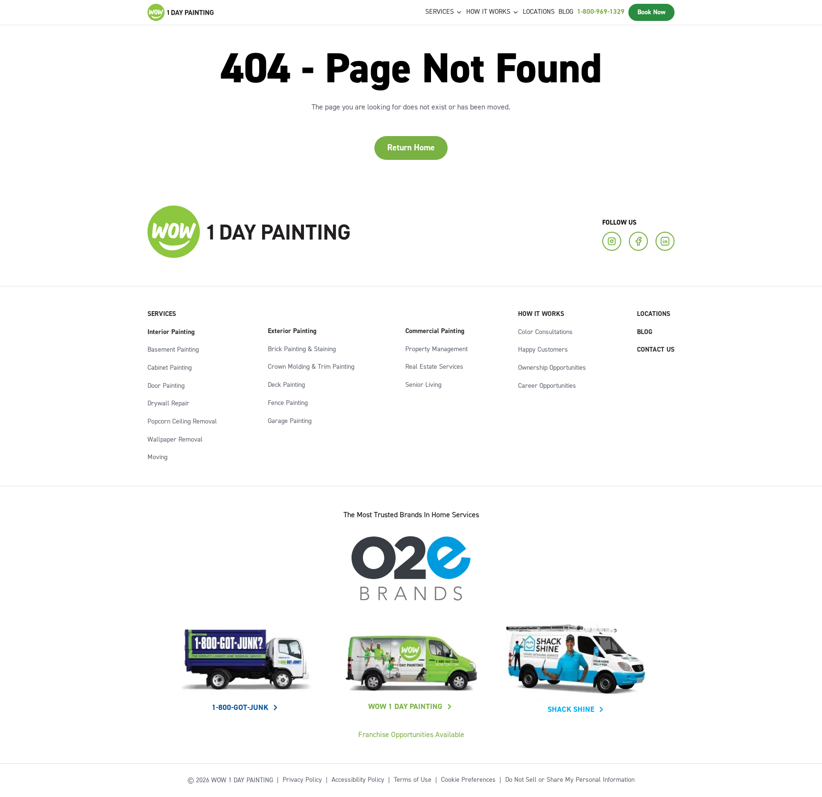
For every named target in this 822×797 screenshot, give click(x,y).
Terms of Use (412, 780)
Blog (565, 12)
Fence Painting (288, 403)
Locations (539, 12)
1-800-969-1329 (601, 12)
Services (161, 314)
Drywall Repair (168, 403)
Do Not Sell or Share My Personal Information (570, 780)
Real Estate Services (434, 367)
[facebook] (638, 241)
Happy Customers (543, 349)
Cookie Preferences (468, 780)
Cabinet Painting (169, 368)
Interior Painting (171, 332)
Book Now (651, 12)
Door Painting (166, 386)
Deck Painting (286, 385)
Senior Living (423, 385)
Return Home (411, 147)
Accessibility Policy (358, 780)
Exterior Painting (292, 331)
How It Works (541, 314)
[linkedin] (665, 241)
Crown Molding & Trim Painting (311, 367)
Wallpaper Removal (175, 439)
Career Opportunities (547, 386)
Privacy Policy (302, 780)
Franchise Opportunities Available (411, 734)
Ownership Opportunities (552, 368)
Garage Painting (290, 421)
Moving (157, 457)
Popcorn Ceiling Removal (182, 421)
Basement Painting (173, 349)
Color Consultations (545, 332)
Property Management (436, 349)
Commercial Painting (434, 331)
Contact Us (656, 349)
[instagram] (611, 241)
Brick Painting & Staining (302, 349)
